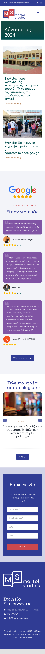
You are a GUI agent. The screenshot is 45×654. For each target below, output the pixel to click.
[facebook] (37, 2)
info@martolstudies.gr (23, 2)
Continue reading (12, 104)
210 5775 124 (12, 614)
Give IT (37, 634)
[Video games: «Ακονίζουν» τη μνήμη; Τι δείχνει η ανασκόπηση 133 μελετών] (22, 393)
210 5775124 (9, 2)
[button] (5, 420)
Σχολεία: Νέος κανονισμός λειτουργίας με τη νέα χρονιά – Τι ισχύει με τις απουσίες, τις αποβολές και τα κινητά (21, 88)
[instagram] (41, 2)
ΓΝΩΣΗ (22, 422)
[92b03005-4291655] (22, 111)
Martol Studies (21, 631)
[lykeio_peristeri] (22, 47)
